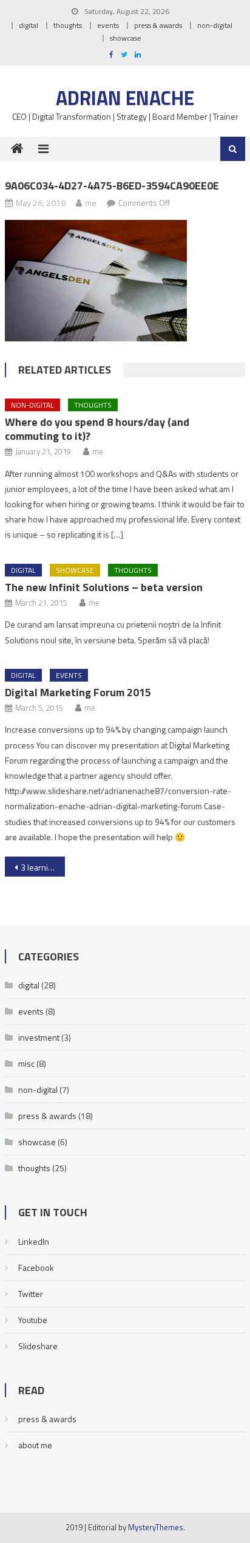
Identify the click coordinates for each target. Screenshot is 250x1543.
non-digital (214, 25)
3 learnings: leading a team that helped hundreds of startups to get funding (43, 867)
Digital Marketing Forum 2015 (78, 692)
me (90, 202)
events (108, 25)
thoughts (67, 25)
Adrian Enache (125, 97)
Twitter (30, 1293)
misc (26, 1063)
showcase (125, 38)
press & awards (158, 25)
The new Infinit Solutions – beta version (104, 587)
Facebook (36, 1267)
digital (28, 25)
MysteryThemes (155, 1527)
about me (35, 1445)
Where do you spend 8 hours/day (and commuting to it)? (97, 429)
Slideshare (38, 1345)
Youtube (32, 1319)
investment (38, 1037)
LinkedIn (33, 1241)
